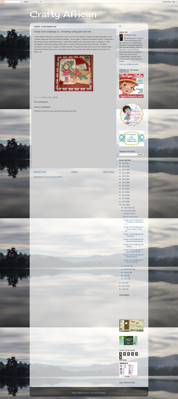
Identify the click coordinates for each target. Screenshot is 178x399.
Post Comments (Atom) (53, 177)
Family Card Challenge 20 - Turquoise (133, 235)
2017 (124, 189)
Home (74, 172)
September (128, 269)
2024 (124, 166)
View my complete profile (128, 64)
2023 (124, 170)
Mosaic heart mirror (130, 217)
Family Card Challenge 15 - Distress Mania (133, 261)
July (125, 276)
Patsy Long (131, 35)
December (128, 208)
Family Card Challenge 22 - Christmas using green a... (133, 222)
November (128, 211)
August (127, 272)
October (127, 266)
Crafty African (63, 14)
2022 (124, 173)
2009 (124, 289)
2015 (124, 195)
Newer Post (40, 172)
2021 (124, 176)
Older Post (108, 172)
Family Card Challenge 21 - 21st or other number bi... (133, 229)
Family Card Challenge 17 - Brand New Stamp (133, 251)
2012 (124, 205)
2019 (124, 182)
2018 (124, 186)
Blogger (103, 393)
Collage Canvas (129, 213)
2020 (124, 179)
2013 (124, 202)
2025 (124, 163)
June (126, 279)
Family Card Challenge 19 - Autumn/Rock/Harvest (133, 240)
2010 (124, 286)
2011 (124, 283)
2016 (124, 192)
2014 (124, 198)
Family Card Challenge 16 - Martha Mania (133, 256)
